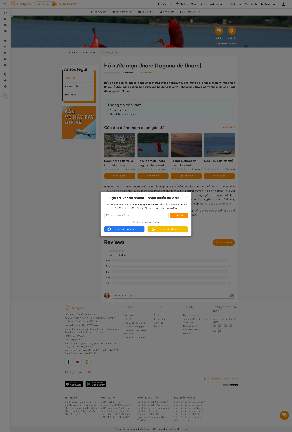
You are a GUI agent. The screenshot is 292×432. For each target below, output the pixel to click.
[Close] (186, 197)
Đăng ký (179, 215)
